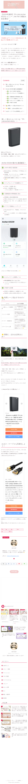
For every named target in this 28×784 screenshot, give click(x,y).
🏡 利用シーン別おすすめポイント (15, 105)
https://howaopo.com (13, 555)
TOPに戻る (14, 571)
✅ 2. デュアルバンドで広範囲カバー (15, 94)
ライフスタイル (4, 11)
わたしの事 (6, 687)
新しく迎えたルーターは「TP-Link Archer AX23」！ (15, 85)
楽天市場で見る (14, 433)
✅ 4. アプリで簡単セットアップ (15, 98)
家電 (11, 531)
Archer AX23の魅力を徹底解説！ (14, 89)
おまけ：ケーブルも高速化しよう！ (15, 111)
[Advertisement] (14, 590)
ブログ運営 (6, 676)
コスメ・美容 (6, 669)
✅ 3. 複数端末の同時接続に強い (15, 96)
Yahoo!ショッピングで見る (14, 436)
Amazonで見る (14, 429)
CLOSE (22, 80)
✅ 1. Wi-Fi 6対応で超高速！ (14, 91)
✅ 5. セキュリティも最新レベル (15, 100)
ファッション (6, 672)
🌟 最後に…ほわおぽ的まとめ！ (14, 108)
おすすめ (8, 529)
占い (4, 690)
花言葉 (5, 698)
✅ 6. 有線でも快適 (12, 102)
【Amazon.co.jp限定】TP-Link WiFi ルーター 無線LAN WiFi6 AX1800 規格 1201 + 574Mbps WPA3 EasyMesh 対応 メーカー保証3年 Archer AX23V (14, 419)
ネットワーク (20, 529)
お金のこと (6, 665)
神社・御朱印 (6, 694)
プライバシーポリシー (11, 780)
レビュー (5, 683)
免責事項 (19, 780)
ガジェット (14, 529)
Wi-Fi (3, 529)
